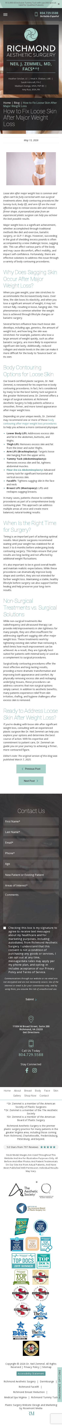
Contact (44, 1095)
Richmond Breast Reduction (29, 1392)
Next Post (29, 780)
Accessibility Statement (31, 1373)
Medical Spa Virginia (15, 1397)
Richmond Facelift (29, 1386)
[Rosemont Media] (31, 1414)
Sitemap (46, 1367)
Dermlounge (47, 1381)
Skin (55, 1090)
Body (38, 1090)
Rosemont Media (32, 1408)
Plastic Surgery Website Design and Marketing (31, 1404)
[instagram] (34, 1070)
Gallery (17, 1095)
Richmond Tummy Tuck (44, 1397)
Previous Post (32, 768)
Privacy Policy (31, 1367)
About (17, 1090)
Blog (17, 103)
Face (47, 1090)
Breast (28, 1090)
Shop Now (30, 1095)
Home (7, 103)
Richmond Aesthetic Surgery (20, 1381)
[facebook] (26, 1070)
